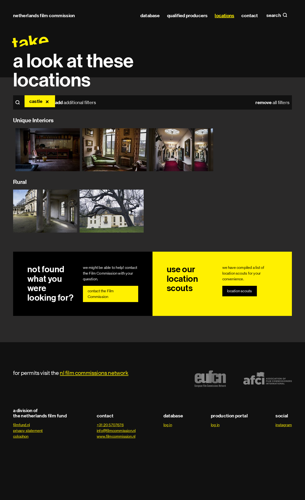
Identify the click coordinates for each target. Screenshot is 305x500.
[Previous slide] (12, 149)
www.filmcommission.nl (116, 436)
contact (249, 15)
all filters (272, 102)
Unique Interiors (33, 120)
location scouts (239, 291)
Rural (20, 182)
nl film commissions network (94, 373)
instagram (283, 425)
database (150, 15)
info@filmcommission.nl (116, 430)
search (274, 15)
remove (48, 101)
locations (224, 15)
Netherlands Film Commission (44, 15)
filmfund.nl (21, 425)
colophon (21, 436)
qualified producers (187, 15)
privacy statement (28, 430)
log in (167, 425)
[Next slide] (293, 149)
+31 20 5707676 (110, 425)
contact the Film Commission (101, 294)
